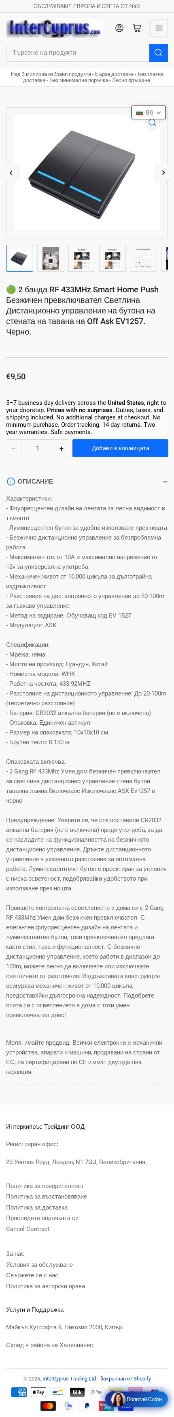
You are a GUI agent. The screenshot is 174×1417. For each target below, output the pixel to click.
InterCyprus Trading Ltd (69, 1379)
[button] (149, 112)
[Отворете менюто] (159, 28)
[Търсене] (159, 52)
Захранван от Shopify (125, 1379)
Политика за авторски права (45, 1286)
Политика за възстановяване (46, 1196)
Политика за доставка (37, 1207)
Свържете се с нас (32, 1275)
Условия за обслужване (39, 1264)
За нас (15, 1253)
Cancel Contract (28, 1229)
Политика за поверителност (45, 1186)
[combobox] (87, 53)
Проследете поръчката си (42, 1218)
